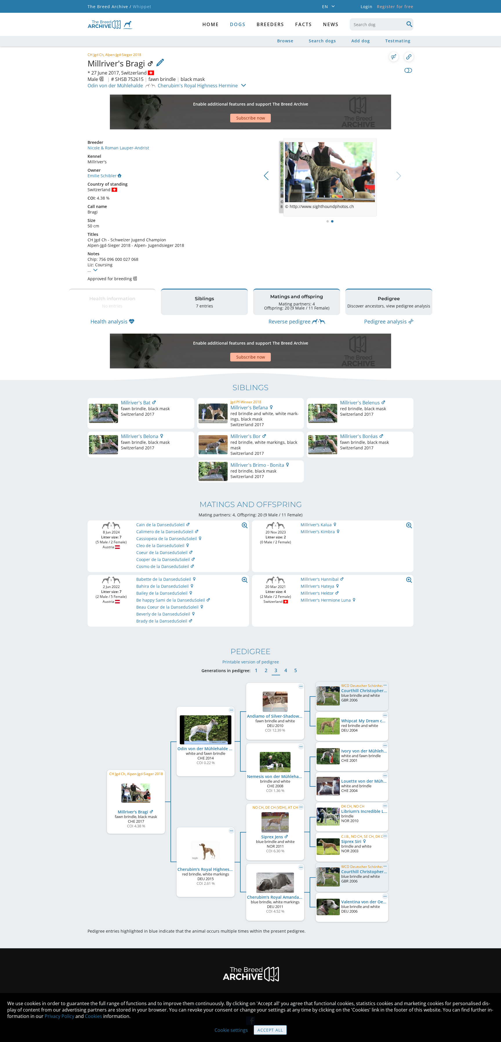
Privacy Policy (59, 1016)
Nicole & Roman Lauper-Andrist (118, 148)
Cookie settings (231, 1030)
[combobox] (381, 24)
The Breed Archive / (109, 6)
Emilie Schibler (102, 175)
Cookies (93, 1016)
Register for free (395, 6)
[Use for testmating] (393, 56)
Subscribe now (250, 118)
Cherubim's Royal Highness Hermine (198, 85)
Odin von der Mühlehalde (115, 85)
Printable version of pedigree (250, 662)
